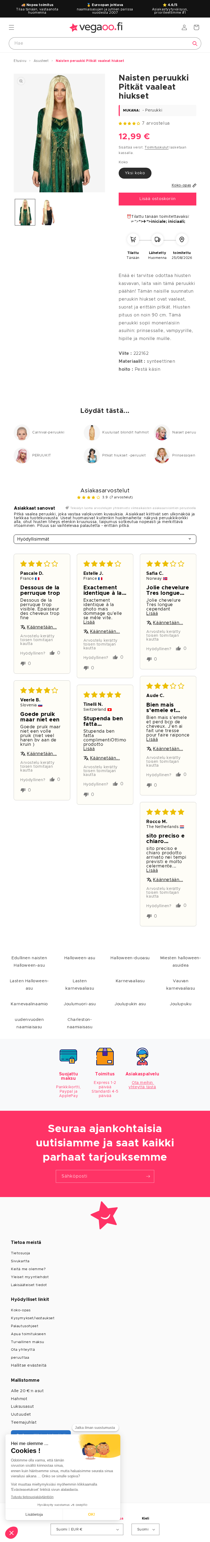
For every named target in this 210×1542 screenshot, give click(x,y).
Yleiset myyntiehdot (30, 1277)
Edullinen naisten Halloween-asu (29, 961)
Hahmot (19, 1399)
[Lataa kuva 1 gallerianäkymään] (25, 212)
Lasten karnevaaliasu (79, 984)
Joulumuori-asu (80, 1004)
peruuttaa (20, 1358)
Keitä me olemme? (28, 1269)
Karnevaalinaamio (29, 1004)
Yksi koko (135, 173)
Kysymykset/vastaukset (33, 1318)
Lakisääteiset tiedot (29, 1285)
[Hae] (195, 44)
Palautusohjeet (24, 1326)
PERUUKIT (41, 455)
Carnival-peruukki (48, 432)
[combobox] (105, 43)
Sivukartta (20, 1261)
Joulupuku (180, 1004)
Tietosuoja (20, 1253)
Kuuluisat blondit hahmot (125, 432)
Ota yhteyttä (23, 1350)
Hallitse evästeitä (29, 1365)
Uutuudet (21, 1414)
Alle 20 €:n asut (27, 1391)
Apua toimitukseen (28, 1334)
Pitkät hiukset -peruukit (124, 455)
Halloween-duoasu (130, 958)
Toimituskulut (156, 147)
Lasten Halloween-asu (29, 984)
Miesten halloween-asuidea (180, 961)
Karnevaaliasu (130, 981)
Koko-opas (20, 1310)
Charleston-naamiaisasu (80, 1023)
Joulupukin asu (130, 1004)
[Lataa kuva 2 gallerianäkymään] (48, 212)
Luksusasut (22, 1406)
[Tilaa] (148, 1176)
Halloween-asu (79, 958)
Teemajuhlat (24, 1422)
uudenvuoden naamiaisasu (29, 1023)
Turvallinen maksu (27, 1342)
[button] (11, 27)
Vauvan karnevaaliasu (180, 984)
